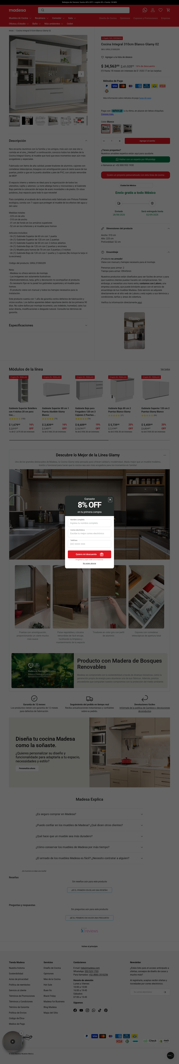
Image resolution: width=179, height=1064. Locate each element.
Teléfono (73, 540)
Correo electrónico (77, 530)
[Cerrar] (110, 500)
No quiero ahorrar (89, 563)
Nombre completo (77, 520)
